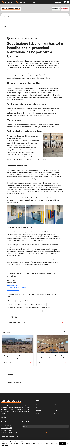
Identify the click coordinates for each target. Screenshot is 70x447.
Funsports (11, 301)
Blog (37, 413)
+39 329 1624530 (6, 426)
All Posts (4, 26)
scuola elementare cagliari (32, 307)
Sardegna (19, 301)
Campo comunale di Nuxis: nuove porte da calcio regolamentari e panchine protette (16, 357)
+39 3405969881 (6, 428)
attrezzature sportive (38, 301)
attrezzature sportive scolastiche (32, 311)
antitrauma (18, 304)
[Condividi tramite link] (20, 317)
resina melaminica (47, 307)
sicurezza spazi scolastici (15, 307)
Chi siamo (39, 407)
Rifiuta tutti (54, 443)
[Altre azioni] (62, 38)
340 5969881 (22, 2)
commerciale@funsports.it (9, 432)
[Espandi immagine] (16, 214)
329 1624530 (8, 2)
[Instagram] (65, 2)
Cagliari (27, 301)
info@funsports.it (36, 2)
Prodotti (55, 410)
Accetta (62, 443)
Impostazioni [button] (44, 443)
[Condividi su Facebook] (8, 317)
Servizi (54, 413)
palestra (10, 304)
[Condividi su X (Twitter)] (12, 317)
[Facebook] (68, 2)
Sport (54, 405)
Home (38, 404)
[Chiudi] (68, 443)
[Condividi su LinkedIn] (16, 317)
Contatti (38, 410)
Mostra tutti (65, 332)
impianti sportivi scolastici (38, 304)
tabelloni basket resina (14, 311)
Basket (26, 304)
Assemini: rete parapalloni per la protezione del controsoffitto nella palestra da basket (52, 357)
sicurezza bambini (52, 301)
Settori (54, 407)
